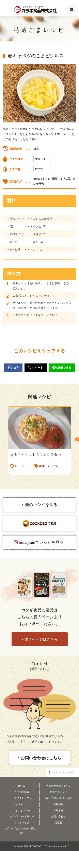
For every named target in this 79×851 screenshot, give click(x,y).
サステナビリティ (22, 798)
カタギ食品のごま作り (58, 785)
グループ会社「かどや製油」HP (22, 830)
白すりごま (17, 234)
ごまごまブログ (21, 810)
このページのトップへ (64, 772)
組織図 (58, 822)
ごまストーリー (21, 804)
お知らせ (58, 810)
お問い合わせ (58, 816)
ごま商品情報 (22, 792)
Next (77, 439)
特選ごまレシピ (40, 30)
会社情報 (58, 804)
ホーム (22, 785)
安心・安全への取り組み (58, 798)
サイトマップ (22, 822)
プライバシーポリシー (22, 816)
